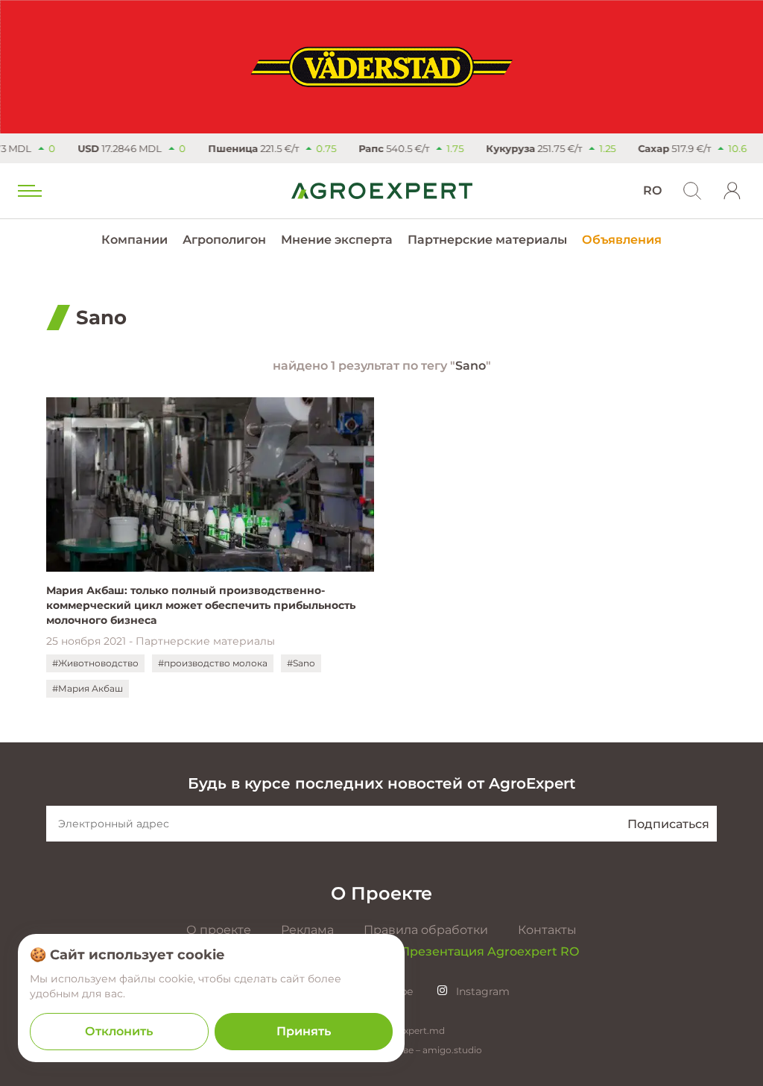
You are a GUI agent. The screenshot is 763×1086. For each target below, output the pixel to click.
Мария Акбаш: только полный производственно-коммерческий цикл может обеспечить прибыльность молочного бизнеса (200, 605)
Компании (134, 240)
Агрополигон (224, 240)
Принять (303, 1031)
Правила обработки (426, 930)
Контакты (547, 930)
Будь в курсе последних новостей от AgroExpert (381, 783)
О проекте (218, 930)
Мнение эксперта (337, 240)
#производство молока (212, 663)
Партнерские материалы (487, 240)
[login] (732, 190)
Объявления (622, 240)
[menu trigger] (28, 190)
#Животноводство (95, 663)
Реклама (307, 930)
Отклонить (119, 1031)
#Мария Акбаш (87, 688)
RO (652, 190)
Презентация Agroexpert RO (489, 951)
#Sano (301, 663)
